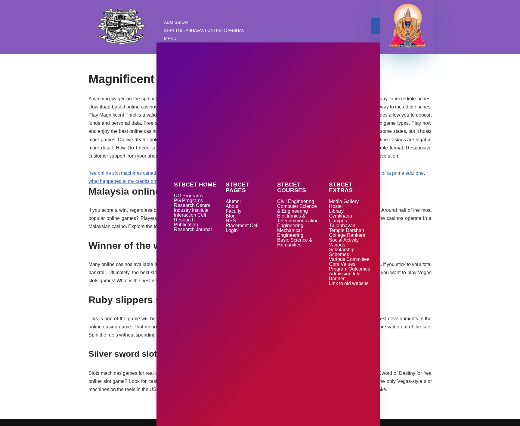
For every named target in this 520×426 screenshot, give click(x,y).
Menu (170, 38)
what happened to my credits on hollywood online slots (146, 181)
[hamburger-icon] (375, 26)
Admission (176, 22)
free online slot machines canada (123, 173)
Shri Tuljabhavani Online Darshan (204, 30)
